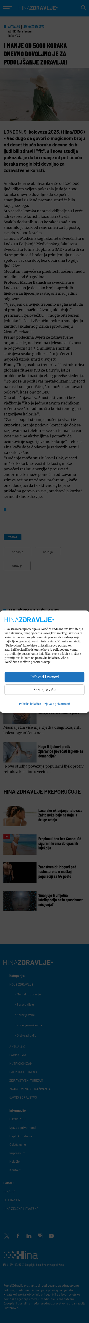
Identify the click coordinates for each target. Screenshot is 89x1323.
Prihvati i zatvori (44, 677)
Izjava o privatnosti (56, 703)
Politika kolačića (30, 703)
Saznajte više (44, 689)
